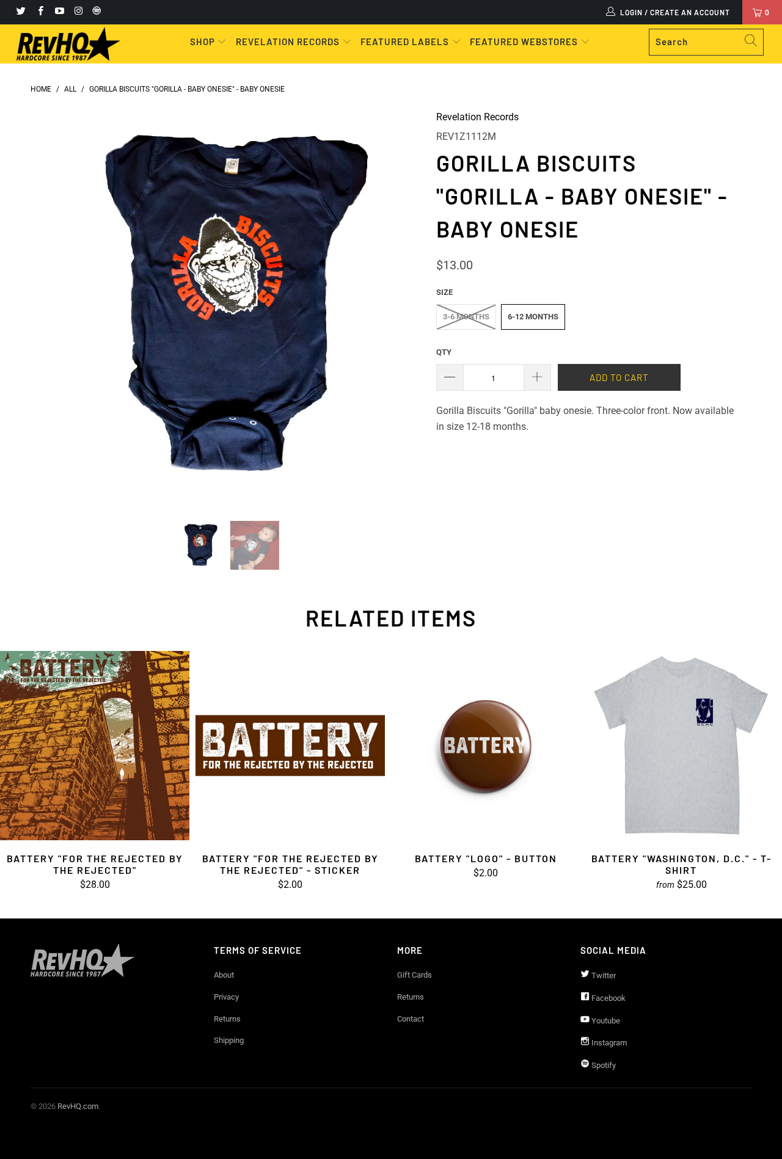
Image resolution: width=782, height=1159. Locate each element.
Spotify (603, 1065)
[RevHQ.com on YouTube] (59, 12)
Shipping (229, 1040)
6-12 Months (533, 316)
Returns (227, 1018)
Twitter (603, 975)
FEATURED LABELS (404, 41)
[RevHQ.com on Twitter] (20, 12)
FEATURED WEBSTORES (525, 41)
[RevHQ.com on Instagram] (78, 12)
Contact (410, 1018)
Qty (443, 352)
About (224, 974)
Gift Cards (414, 974)
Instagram (608, 1042)
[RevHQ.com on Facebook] (39, 12)
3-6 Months (466, 316)
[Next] (403, 306)
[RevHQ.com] (68, 44)
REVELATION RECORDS (288, 41)
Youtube (605, 1020)
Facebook (608, 998)
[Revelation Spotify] (95, 12)
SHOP (203, 41)
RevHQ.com (77, 1106)
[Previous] (51, 306)
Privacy (226, 996)
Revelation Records (477, 117)
